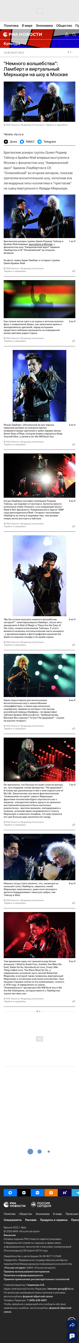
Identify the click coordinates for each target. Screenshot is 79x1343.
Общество (25, 1214)
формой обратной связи (38, 1296)
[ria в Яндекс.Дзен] (23, 1192)
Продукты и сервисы (53, 1220)
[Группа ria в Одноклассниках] (51, 1192)
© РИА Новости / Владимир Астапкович (24, 125)
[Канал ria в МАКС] (10, 1192)
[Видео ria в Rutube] (64, 1192)
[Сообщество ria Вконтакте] (37, 1192)
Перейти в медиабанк (57, 125)
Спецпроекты (12, 1220)
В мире (57, 1214)
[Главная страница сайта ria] (22, 34)
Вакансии (10, 1235)
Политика (9, 1214)
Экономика (42, 1214)
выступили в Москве (40, 244)
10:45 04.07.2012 (14, 52)
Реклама (30, 1220)
